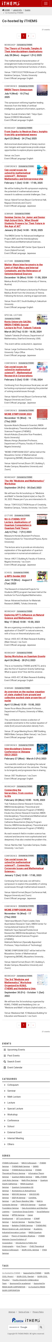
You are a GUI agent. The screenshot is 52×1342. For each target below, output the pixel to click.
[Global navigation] (10, 3)
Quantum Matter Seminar (22, 1177)
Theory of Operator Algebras (23, 1236)
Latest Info (17, 10)
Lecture (11, 1102)
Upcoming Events (16, 1049)
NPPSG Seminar (18, 1215)
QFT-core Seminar (23, 1218)
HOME (7, 10)
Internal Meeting (15, 1138)
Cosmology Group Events (23, 1212)
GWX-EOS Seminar (28, 1205)
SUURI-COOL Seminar (30, 1250)
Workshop (12, 1114)
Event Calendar (14, 1067)
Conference (13, 1120)
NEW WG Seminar (19, 1194)
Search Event (14, 1061)
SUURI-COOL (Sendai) (25, 1276)
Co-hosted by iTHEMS (11, 1273)
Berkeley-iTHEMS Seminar (22, 1225)
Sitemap (12, 1312)
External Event (14, 1132)
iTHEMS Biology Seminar (22, 1170)
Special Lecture (15, 1108)
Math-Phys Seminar (29, 1180)
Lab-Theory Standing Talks (23, 1201)
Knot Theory (21, 1246)
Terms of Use (23, 1312)
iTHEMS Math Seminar (21, 1166)
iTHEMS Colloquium (10, 1163)
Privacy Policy (38, 1312)
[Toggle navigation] (46, 3)
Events (27, 10)
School (10, 1126)
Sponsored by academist (20, 1283)
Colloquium (13, 1085)
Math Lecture (14, 1096)
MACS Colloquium (29, 1163)
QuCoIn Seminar (18, 1222)
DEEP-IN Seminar (18, 1198)
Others (10, 1144)
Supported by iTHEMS (32, 1273)
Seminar (11, 1090)
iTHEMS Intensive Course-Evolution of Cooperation (23, 1239)
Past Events (13, 1055)
